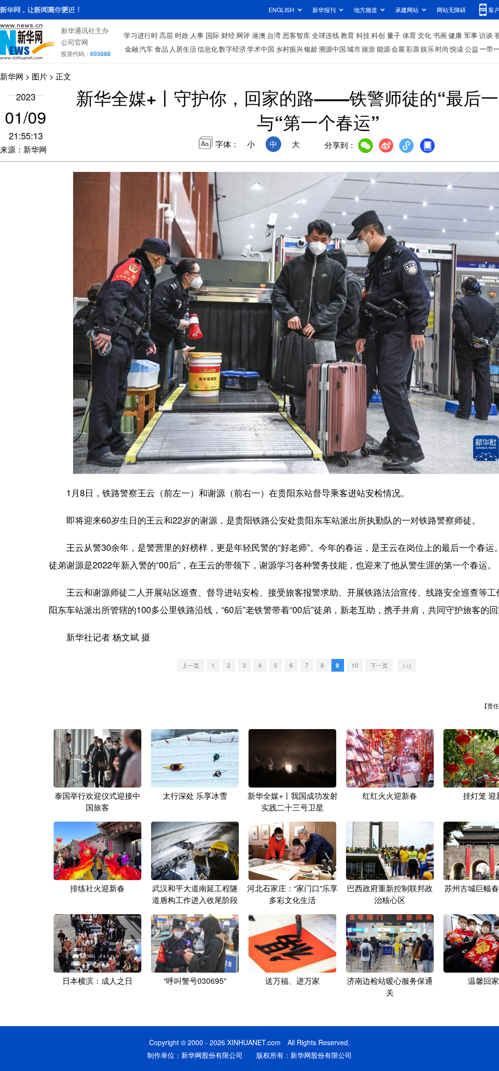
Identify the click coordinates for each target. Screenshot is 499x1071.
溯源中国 (332, 49)
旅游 (368, 49)
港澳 (259, 35)
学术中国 (260, 49)
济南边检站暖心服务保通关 (390, 986)
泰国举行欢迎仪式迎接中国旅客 (97, 801)
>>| (407, 665)
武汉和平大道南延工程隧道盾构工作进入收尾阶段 (195, 894)
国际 (212, 35)
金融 (131, 49)
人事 (197, 35)
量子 (394, 35)
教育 (347, 35)
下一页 (379, 665)
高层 (166, 35)
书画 (440, 35)
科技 (363, 35)
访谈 (486, 35)
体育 (409, 35)
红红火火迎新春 (390, 795)
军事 (471, 35)
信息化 (207, 49)
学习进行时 (141, 35)
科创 (378, 35)
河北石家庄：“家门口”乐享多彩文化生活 (292, 894)
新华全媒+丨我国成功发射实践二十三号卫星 (293, 801)
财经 (228, 35)
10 (354, 665)
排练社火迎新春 (97, 888)
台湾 (274, 35)
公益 (472, 49)
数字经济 (232, 49)
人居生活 (182, 49)
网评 (243, 35)
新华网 (11, 76)
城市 (354, 49)
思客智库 (296, 35)
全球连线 (325, 35)
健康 (455, 35)
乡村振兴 (289, 49)
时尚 (442, 49)
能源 (383, 49)
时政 (182, 35)
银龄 (311, 49)
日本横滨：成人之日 (97, 980)
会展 (398, 49)
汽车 (146, 49)
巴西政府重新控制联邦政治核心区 (390, 894)
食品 (161, 49)
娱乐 (427, 49)
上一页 (190, 665)
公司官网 (74, 42)
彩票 (413, 49)
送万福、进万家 (292, 980)
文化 (424, 35)
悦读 (456, 49)
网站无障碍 (451, 9)
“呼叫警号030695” (195, 980)
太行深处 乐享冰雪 (195, 795)
